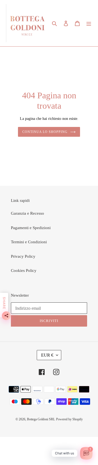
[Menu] (88, 23)
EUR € (47, 355)
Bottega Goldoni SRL (41, 419)
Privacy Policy (23, 256)
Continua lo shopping (44, 132)
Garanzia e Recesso (27, 213)
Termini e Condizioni (29, 242)
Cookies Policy (23, 270)
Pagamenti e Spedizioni (31, 228)
